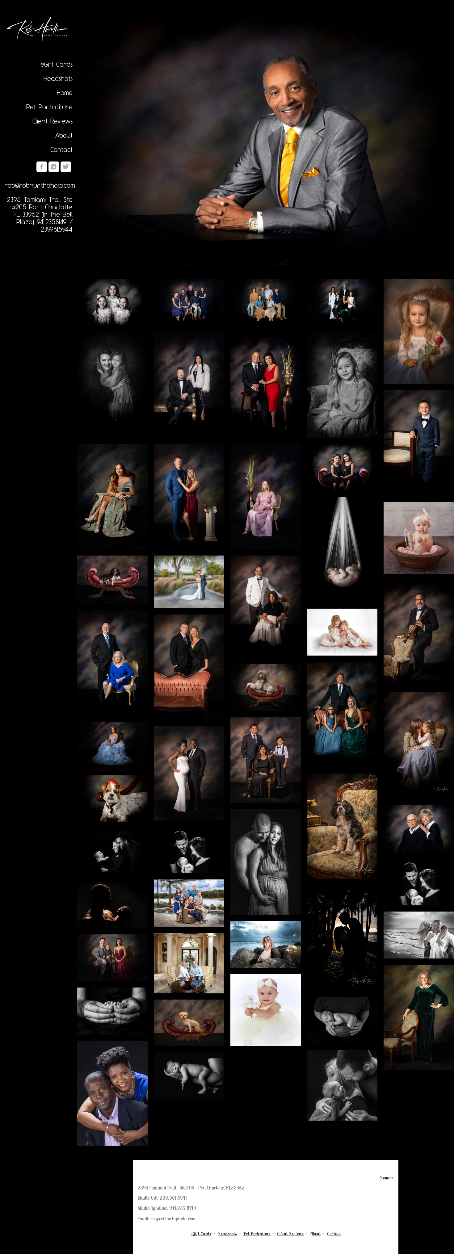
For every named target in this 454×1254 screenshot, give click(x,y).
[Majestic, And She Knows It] (265, 687)
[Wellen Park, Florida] (189, 903)
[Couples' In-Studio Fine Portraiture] (189, 667)
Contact (61, 149)
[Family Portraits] (265, 302)
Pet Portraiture (49, 107)
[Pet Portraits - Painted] (342, 826)
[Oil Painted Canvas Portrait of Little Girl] (419, 331)
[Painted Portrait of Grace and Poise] (265, 496)
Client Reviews (52, 121)
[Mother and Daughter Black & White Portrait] (112, 385)
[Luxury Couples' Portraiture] (189, 385)
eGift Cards (56, 64)
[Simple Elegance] (265, 385)
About (64, 135)
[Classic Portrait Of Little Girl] (342, 385)
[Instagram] (53, 166)
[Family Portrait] (189, 302)
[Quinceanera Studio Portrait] (112, 745)
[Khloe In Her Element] (112, 580)
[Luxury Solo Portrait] (265, 139)
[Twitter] (66, 166)
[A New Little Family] (189, 850)
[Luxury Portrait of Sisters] (342, 467)
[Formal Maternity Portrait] (189, 773)
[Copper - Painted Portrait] (419, 1017)
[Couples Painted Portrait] (419, 828)
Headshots (58, 78)
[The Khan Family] (265, 760)
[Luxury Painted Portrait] (189, 496)
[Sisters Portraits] (112, 302)
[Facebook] (41, 166)
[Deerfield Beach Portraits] (265, 944)
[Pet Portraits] (112, 798)
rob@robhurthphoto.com (40, 185)
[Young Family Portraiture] (342, 714)
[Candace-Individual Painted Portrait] (112, 496)
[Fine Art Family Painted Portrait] (342, 302)
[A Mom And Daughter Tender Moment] (419, 745)
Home (65, 92)
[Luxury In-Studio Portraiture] (112, 662)
